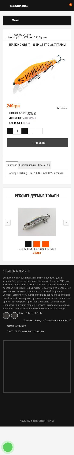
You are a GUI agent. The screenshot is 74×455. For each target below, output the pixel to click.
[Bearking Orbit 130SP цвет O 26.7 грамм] (37, 74)
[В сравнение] (39, 131)
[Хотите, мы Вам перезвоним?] (7, 447)
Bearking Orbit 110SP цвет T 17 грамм (37, 249)
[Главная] (6, 34)
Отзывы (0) (44, 165)
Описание (12, 165)
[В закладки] (33, 131)
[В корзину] (28, 244)
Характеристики (27, 165)
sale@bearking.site (16, 325)
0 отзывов (62, 108)
